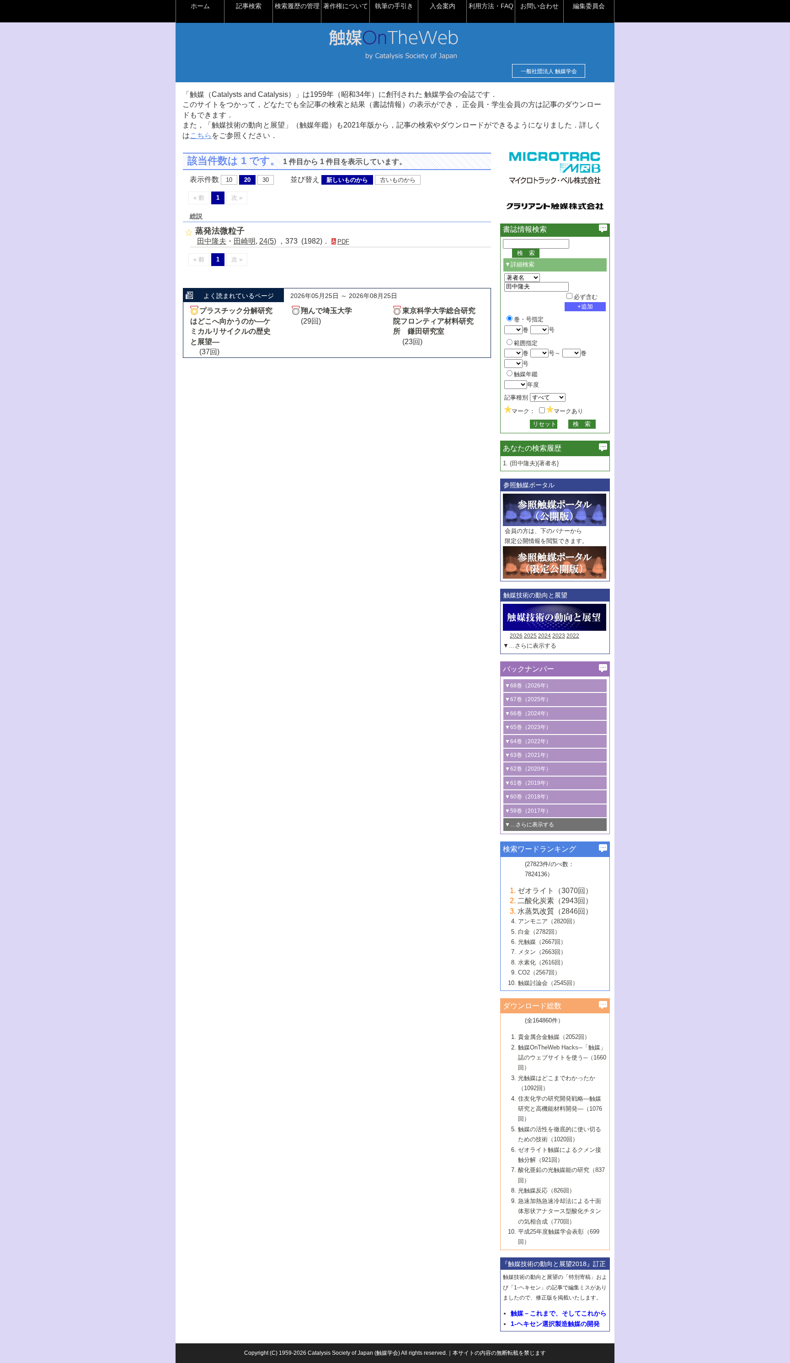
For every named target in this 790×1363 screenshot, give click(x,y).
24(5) (267, 241)
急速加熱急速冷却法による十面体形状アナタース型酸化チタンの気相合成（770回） (559, 1211)
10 (229, 179)
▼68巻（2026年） (528, 685)
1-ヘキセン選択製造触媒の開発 (555, 1323)
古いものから (398, 179)
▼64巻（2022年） (528, 741)
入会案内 (442, 6)
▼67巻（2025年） (528, 699)
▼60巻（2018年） (528, 796)
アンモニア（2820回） (548, 921)
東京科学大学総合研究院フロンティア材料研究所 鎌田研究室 (434, 321)
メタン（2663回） (542, 951)
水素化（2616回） (542, 962)
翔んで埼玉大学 (326, 310)
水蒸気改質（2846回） (555, 911)
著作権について (345, 6)
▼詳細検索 (519, 264)
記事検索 (249, 6)
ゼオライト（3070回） (555, 890)
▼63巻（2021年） (528, 755)
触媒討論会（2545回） (548, 983)
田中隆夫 (211, 241)
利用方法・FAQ (491, 6)
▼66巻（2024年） (528, 713)
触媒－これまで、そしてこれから (559, 1313)
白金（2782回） (539, 931)
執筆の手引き (394, 6)
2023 (558, 636)
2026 (516, 636)
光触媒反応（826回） (546, 1190)
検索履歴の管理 (297, 6)
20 (247, 179)
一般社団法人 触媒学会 (549, 71)
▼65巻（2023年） (528, 727)
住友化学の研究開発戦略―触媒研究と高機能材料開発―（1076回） (560, 1109)
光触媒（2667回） (542, 941)
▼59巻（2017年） (528, 811)
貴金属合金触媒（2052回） (554, 1036)
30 (265, 179)
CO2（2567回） (539, 972)
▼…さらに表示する (529, 645)
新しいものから (347, 179)
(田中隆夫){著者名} (534, 463)
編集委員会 (589, 6)
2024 (544, 636)
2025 (530, 636)
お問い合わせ (539, 6)
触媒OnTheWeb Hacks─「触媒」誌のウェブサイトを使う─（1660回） (562, 1057)
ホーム (200, 6)
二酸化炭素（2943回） (555, 901)
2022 (572, 636)
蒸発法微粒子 (220, 230)
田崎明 (245, 241)
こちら (201, 135)
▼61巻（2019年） (528, 783)
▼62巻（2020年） (528, 769)
